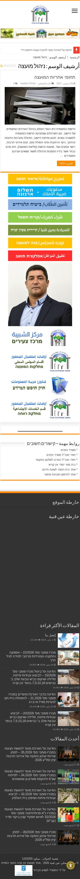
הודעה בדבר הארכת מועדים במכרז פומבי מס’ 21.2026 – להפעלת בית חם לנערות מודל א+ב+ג (30, 698)
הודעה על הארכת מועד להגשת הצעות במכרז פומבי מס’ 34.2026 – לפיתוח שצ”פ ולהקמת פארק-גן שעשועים (30, 775)
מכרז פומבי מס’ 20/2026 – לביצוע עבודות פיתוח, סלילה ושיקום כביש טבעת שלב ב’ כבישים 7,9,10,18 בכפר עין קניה (30, 718)
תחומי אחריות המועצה (54, 77)
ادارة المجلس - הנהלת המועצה (35, 83)
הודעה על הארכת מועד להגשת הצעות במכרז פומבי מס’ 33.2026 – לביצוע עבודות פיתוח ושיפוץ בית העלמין (30, 794)
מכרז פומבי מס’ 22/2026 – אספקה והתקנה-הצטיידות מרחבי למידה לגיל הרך (31, 656)
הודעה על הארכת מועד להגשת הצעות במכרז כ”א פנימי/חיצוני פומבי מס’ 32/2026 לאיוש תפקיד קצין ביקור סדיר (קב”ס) (30, 814)
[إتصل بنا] (68, 640)
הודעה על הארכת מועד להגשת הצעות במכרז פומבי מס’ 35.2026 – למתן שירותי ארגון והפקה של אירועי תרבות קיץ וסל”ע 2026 (30, 754)
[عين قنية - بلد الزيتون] (40, 33)
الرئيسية (75, 57)
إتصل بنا (50, 635)
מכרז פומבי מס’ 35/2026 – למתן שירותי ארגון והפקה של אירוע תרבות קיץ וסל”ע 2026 (31, 835)
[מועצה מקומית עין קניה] (40, 14)
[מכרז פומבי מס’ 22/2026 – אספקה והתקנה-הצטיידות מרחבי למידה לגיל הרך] (68, 658)
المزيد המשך (66, 163)
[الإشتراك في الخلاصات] (1, 66)
